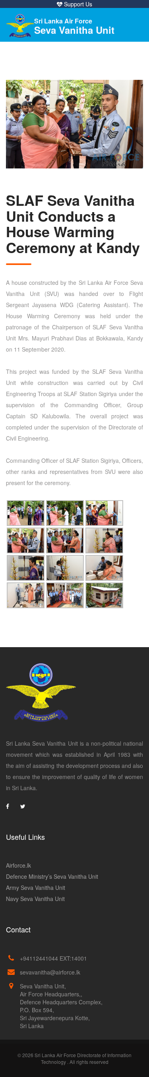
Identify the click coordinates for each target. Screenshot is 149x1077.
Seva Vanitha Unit (74, 26)
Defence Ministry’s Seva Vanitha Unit (52, 876)
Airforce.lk (18, 865)
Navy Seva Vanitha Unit (35, 899)
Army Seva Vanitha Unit (35, 887)
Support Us (77, 4)
